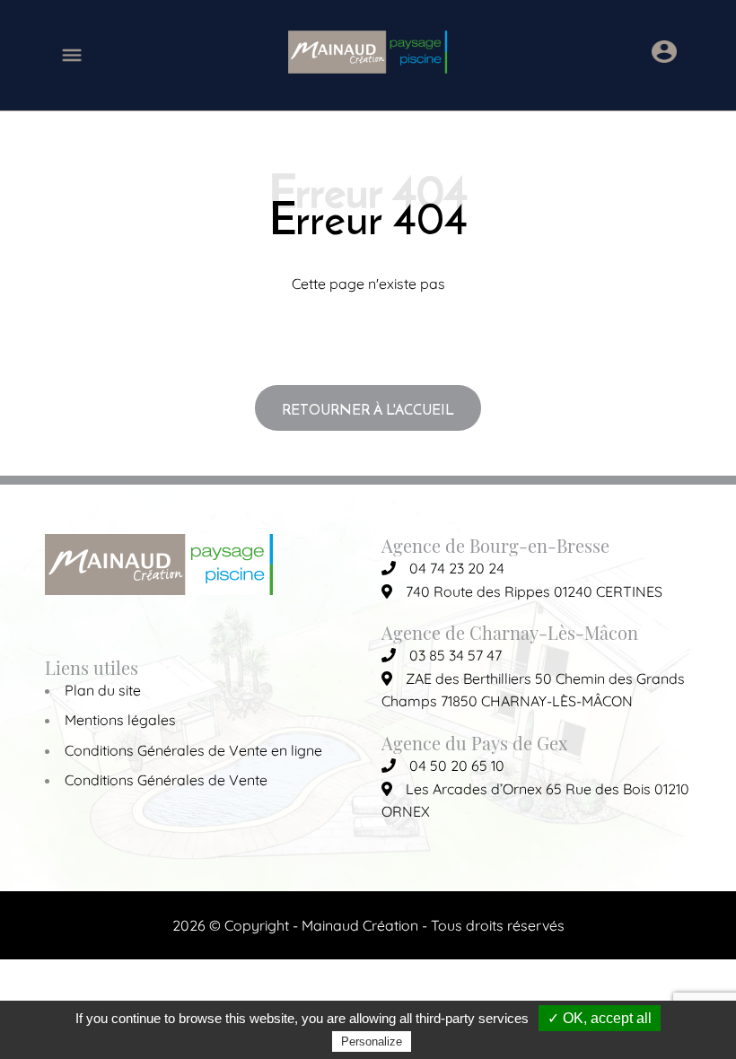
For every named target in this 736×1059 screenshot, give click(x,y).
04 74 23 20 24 (456, 568)
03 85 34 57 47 (455, 655)
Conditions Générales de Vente (166, 780)
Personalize (371, 1041)
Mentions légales (120, 720)
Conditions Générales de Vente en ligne (193, 750)
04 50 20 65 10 (456, 766)
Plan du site (103, 690)
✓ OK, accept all (600, 1018)
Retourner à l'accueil (368, 409)
